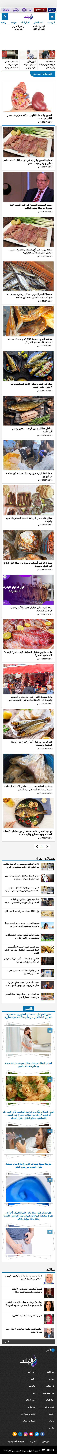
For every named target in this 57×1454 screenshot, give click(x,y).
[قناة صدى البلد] (52, 10)
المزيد (6, 1341)
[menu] (52, 16)
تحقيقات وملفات (29, 1421)
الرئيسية (51, 22)
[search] (5, 16)
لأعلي (48, 1350)
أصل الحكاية (30, 1400)
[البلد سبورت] (40, 10)
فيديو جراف (49, 1407)
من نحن (45, 1441)
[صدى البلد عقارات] (16, 10)
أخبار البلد (25, 22)
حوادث (14, 22)
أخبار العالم (50, 1400)
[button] (52, 54)
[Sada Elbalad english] (5, 10)
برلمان (51, 1421)
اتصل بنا (33, 1441)
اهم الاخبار (38, 22)
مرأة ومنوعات (48, 1393)
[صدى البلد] (28, 16)
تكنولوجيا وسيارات (28, 1414)
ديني (33, 1393)
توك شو (32, 1386)
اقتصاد (51, 1414)
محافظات (31, 1407)
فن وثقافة (50, 1386)
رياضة (33, 1379)
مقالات (51, 1428)
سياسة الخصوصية (16, 1441)
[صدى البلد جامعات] (26, 10)
